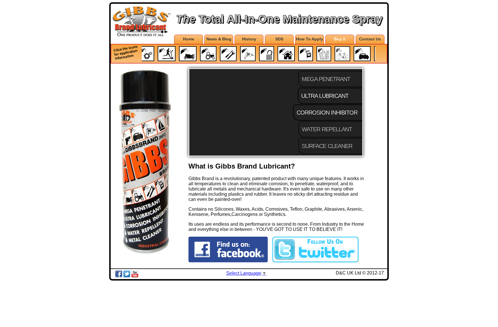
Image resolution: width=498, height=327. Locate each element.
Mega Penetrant (326, 79)
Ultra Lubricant (325, 96)
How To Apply (309, 39)
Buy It (340, 39)
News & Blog (218, 39)
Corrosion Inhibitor (326, 112)
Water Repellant (327, 129)
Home (188, 39)
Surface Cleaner (327, 146)
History (249, 39)
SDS (279, 39)
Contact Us (370, 39)
